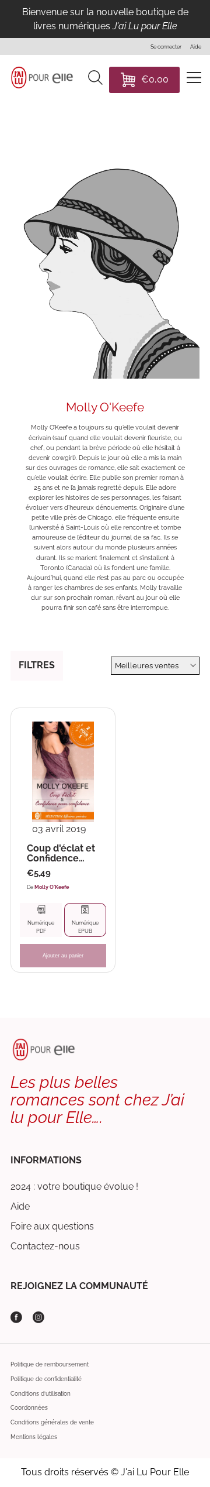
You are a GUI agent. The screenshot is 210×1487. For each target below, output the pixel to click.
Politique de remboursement (49, 1364)
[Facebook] (16, 1317)
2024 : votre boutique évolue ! (74, 1186)
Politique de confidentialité (46, 1379)
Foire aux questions (52, 1226)
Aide (20, 1206)
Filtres (37, 665)
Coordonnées (29, 1407)
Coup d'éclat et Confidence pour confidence (61, 853)
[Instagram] (38, 1317)
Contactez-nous (45, 1246)
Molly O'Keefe (51, 887)
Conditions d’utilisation (40, 1393)
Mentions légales (33, 1437)
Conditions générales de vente (52, 1422)
